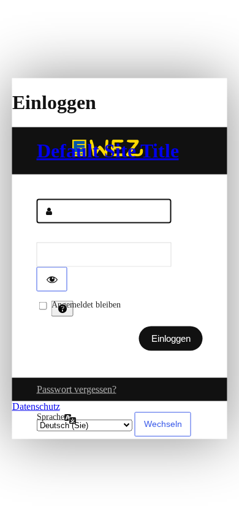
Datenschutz (36, 406)
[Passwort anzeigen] (52, 278)
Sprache (50, 416)
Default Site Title (108, 150)
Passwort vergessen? (76, 388)
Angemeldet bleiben (86, 304)
